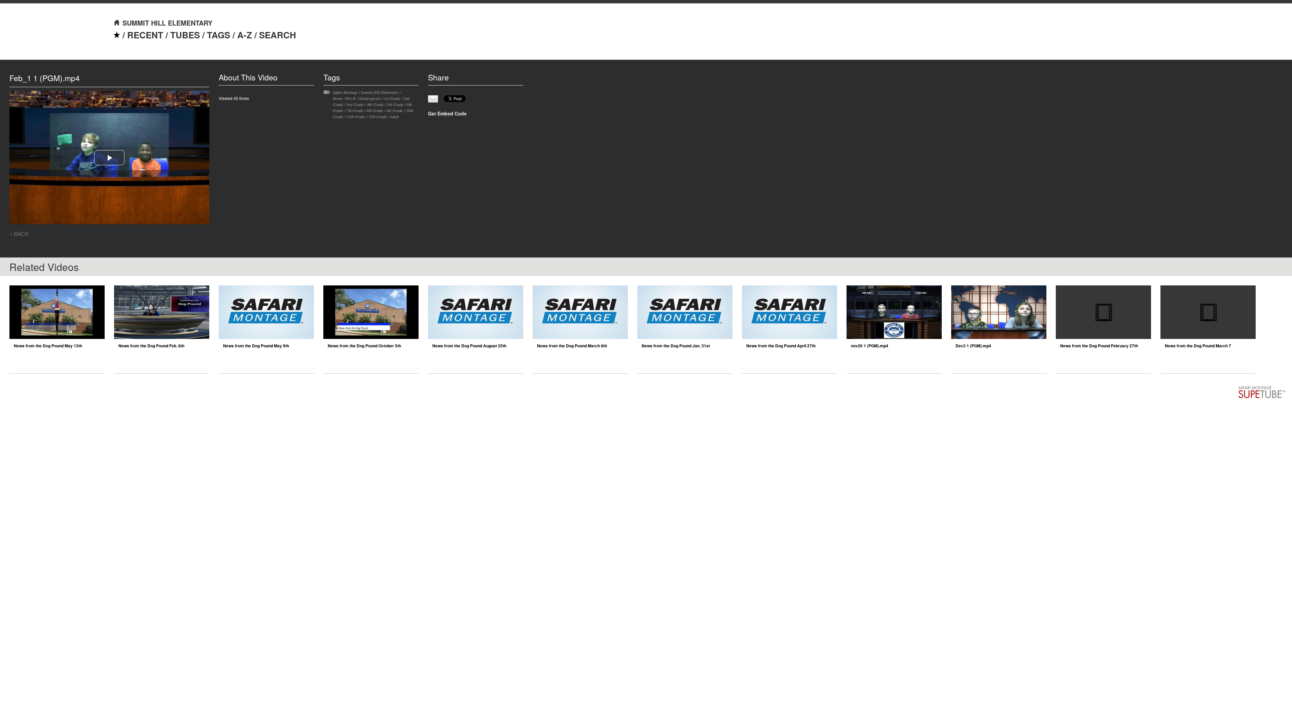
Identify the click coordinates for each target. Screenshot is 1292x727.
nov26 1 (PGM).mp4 (869, 346)
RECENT (145, 35)
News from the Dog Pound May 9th (256, 346)
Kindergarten (370, 98)
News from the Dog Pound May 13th (48, 346)
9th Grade (394, 110)
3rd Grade (355, 104)
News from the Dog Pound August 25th (469, 346)
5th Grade (395, 104)
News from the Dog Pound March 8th (572, 346)
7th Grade (355, 110)
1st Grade (392, 98)
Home (338, 98)
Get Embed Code (447, 113)
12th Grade (377, 116)
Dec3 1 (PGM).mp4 (973, 346)
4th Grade (375, 104)
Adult (394, 116)
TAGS (218, 35)
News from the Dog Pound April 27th (781, 346)
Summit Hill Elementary (380, 92)
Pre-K (351, 98)
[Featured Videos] (116, 35)
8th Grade (374, 110)
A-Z (244, 35)
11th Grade (356, 116)
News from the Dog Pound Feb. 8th (151, 346)
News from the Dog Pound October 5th (364, 346)
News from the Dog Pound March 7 (1198, 346)
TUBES (185, 35)
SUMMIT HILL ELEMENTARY (167, 23)
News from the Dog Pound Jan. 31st (676, 346)
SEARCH (277, 35)
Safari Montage (345, 92)
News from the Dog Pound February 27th (1099, 346)
